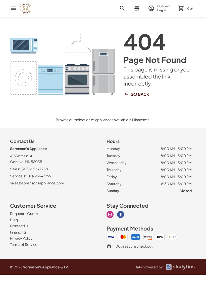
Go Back (139, 94)
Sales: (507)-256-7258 (29, 169)
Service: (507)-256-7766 (30, 176)
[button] (137, 8)
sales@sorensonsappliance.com (37, 183)
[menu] (13, 8)
